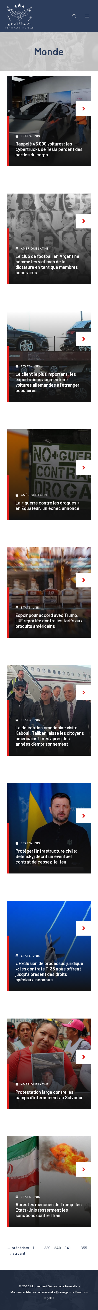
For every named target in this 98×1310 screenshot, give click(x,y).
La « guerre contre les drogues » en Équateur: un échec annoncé (47, 505)
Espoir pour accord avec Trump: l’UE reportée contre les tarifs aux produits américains (49, 620)
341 (68, 1248)
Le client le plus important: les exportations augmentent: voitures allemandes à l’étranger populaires (47, 382)
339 (48, 1248)
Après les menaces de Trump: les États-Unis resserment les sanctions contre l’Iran (48, 1210)
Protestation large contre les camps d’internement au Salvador (49, 1094)
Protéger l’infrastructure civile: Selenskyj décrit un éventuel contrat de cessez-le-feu (46, 856)
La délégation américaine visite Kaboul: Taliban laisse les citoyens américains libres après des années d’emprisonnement (49, 736)
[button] (74, 16)
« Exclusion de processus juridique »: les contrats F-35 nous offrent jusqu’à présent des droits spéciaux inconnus (49, 971)
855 (84, 1248)
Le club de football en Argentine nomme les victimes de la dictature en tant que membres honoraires (47, 264)
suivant (16, 1253)
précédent (18, 1248)
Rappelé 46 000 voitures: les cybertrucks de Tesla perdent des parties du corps (49, 149)
